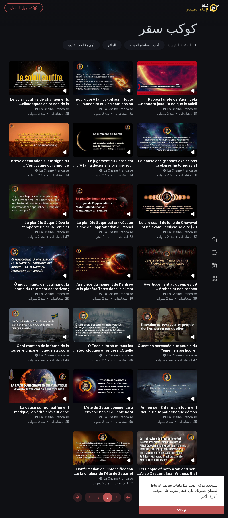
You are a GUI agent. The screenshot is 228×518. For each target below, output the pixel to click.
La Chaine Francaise (182, 109)
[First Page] (128, 497)
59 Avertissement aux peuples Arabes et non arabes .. (170, 286)
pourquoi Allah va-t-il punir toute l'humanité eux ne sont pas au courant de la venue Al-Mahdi (104, 104)
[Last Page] (77, 497)
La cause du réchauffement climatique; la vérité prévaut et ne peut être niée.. (39, 412)
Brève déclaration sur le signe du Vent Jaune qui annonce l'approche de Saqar (40, 165)
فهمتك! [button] (181, 510)
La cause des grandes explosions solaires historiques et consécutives (167, 165)
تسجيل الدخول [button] (21, 8)
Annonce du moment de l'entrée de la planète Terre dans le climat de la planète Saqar (104, 288)
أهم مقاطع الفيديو (81, 45)
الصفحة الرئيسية (179, 45)
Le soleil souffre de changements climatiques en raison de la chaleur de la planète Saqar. (39, 104)
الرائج (112, 45)
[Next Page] (89, 497)
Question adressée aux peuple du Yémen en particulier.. (167, 348)
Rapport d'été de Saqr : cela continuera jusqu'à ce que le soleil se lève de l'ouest (167, 104)
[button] (217, 252)
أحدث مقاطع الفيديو (144, 45)
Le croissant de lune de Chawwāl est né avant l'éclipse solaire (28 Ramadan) (168, 227)
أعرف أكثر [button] (209, 497)
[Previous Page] (116, 497)
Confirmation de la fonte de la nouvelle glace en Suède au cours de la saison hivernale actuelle (39, 350)
